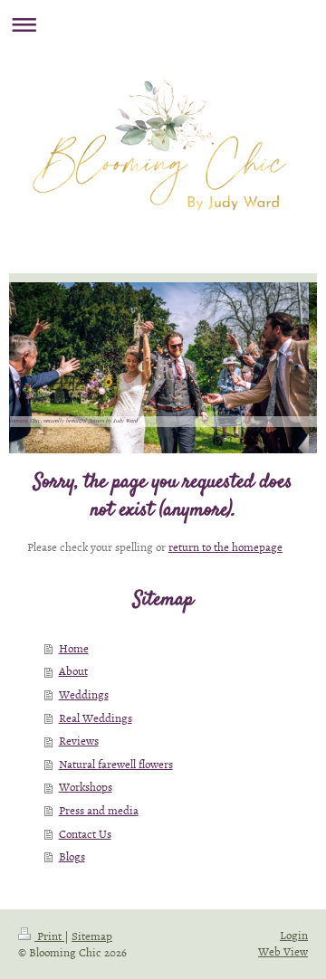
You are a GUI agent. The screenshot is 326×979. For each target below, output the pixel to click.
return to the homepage (225, 546)
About (73, 670)
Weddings (84, 694)
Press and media (99, 810)
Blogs (72, 856)
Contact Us (85, 833)
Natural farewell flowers (116, 764)
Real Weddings (95, 717)
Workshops (85, 786)
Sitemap (92, 936)
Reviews (79, 740)
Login (294, 935)
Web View (283, 951)
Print (49, 936)
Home (74, 648)
